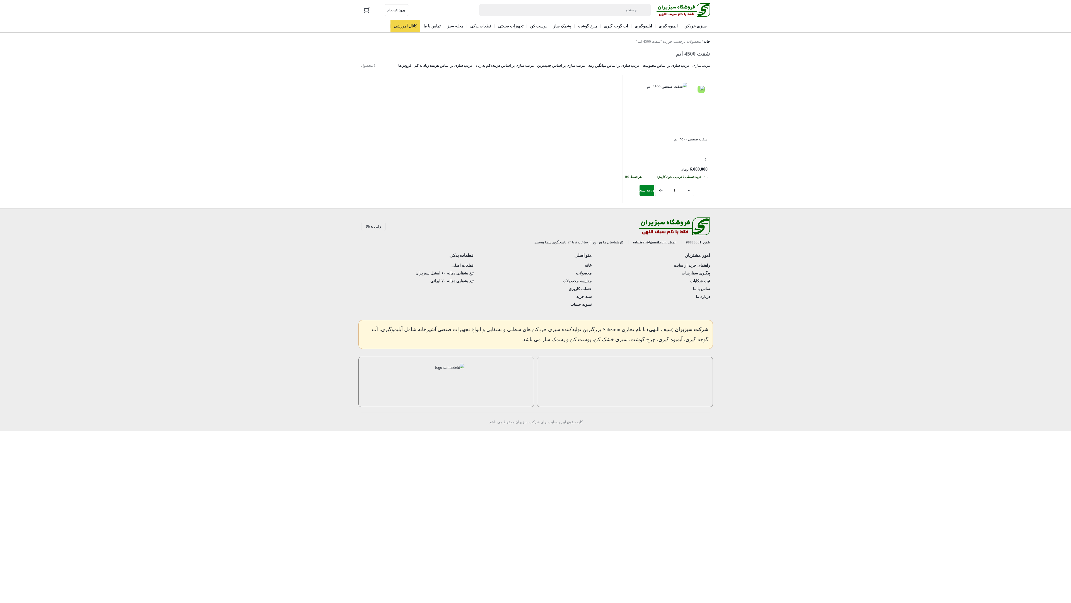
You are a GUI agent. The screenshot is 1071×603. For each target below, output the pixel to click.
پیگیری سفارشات (696, 273)
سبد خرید (584, 297)
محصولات (584, 273)
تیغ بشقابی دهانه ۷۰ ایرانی (452, 281)
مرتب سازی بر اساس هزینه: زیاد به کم (443, 65)
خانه (707, 41)
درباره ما (703, 297)
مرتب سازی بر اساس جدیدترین (561, 65)
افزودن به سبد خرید (647, 190)
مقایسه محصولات (577, 281)
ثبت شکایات (700, 281)
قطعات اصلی (463, 265)
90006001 (693, 242)
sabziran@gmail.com (650, 242)
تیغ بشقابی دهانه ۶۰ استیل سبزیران (445, 273)
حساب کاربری (580, 289)
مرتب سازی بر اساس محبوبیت (666, 65)
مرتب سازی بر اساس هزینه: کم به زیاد (505, 65)
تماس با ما (701, 289)
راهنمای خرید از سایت (692, 265)
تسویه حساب (581, 304)
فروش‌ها (404, 65)
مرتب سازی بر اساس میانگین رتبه (614, 65)
